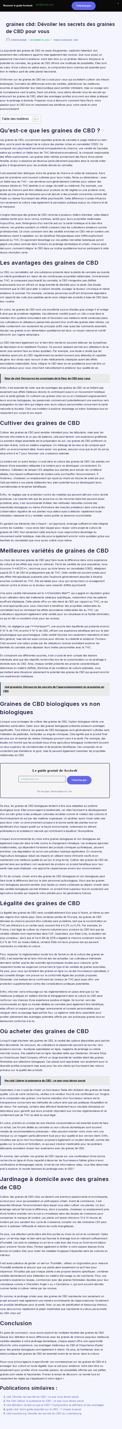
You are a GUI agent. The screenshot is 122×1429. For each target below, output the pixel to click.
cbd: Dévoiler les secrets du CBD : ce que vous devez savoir (42, 1396)
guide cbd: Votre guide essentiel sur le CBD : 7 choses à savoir (43, 1409)
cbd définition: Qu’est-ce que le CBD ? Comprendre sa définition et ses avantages (55, 1405)
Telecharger (79, 780)
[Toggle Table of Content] (33, 119)
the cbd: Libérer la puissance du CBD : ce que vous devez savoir (45, 1400)
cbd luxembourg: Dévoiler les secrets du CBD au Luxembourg (43, 1413)
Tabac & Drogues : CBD (65, 40)
